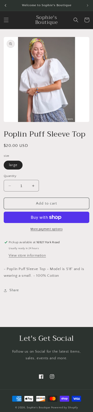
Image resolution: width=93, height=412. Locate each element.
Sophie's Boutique (38, 407)
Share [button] (14, 290)
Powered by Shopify (64, 407)
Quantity (10, 176)
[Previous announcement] (5, 5)
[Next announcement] (87, 5)
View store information (27, 256)
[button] (6, 20)
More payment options (46, 229)
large (13, 165)
